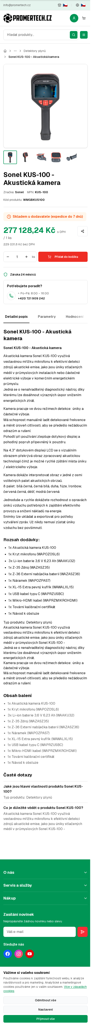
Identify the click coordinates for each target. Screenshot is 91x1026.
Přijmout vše (45, 1019)
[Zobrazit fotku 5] (71, 157)
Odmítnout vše (45, 1000)
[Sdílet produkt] (82, 231)
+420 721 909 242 (31, 298)
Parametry (47, 316)
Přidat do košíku (66, 257)
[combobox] (40, 35)
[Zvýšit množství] (26, 257)
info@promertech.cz (17, 5)
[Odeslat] (82, 932)
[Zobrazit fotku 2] (25, 157)
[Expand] (15, 51)
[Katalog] (5, 51)
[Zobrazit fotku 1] (10, 157)
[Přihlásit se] (74, 18)
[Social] (7, 954)
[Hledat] (73, 35)
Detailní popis (16, 316)
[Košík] (84, 18)
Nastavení (45, 1009)
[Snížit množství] (8, 257)
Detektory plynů (35, 51)
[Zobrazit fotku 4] (56, 157)
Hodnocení (74, 316)
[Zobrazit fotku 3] (40, 157)
